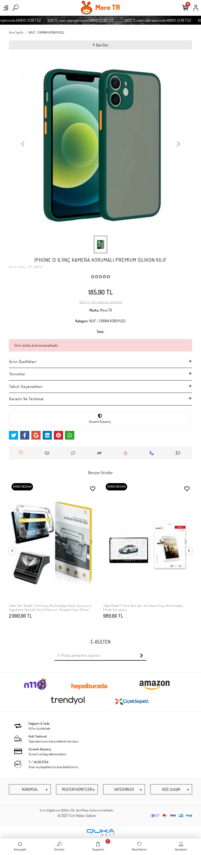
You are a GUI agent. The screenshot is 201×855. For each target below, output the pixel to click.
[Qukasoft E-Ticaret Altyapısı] (100, 832)
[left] (12, 551)
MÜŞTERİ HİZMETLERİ (77, 789)
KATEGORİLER (124, 789)
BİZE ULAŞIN (171, 789)
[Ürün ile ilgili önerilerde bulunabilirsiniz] (179, 453)
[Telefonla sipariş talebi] (153, 453)
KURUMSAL (30, 789)
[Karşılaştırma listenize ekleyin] (100, 453)
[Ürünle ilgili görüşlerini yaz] (74, 453)
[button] (22, 144)
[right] (189, 551)
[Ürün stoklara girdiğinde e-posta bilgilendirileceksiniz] (126, 453)
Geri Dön (102, 45)
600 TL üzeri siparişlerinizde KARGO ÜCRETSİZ (75, 20)
